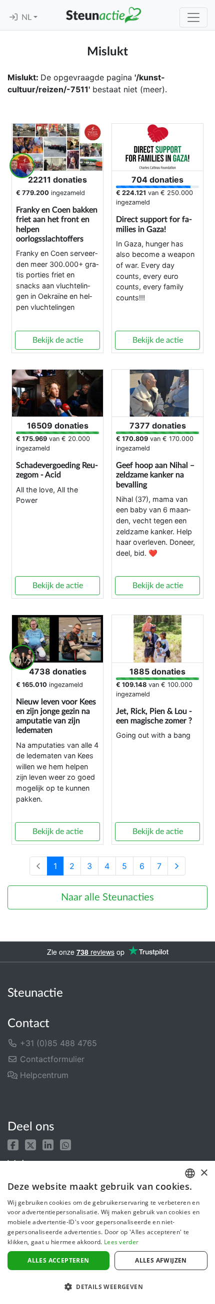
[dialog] (107, 1232)
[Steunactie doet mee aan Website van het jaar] (147, 1101)
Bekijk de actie (57, 340)
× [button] (204, 1173)
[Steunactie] (103, 15)
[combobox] (190, 1173)
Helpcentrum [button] (43, 1075)
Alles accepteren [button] (58, 1260)
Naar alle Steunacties (107, 897)
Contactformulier (51, 1059)
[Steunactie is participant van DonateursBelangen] (59, 1101)
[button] (13, 1144)
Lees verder (121, 1242)
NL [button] (28, 17)
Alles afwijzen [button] (161, 1260)
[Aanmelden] (14, 17)
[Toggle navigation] (194, 17)
